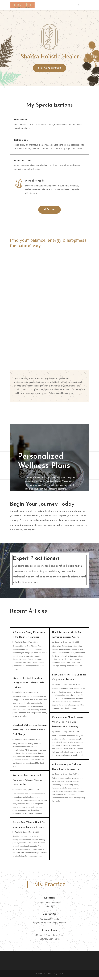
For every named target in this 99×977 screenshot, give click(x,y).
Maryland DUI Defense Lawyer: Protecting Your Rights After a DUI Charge (30, 730)
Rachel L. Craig (21, 642)
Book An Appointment (49, 68)
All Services (49, 209)
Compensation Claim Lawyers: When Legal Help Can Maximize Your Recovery (68, 722)
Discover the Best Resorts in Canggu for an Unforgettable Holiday (28, 683)
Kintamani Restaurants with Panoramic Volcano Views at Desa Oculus (28, 780)
